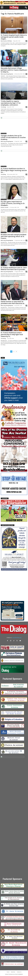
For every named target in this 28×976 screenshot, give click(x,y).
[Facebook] (7, 640)
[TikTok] (14, 640)
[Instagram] (11, 640)
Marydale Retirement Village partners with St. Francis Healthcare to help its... (14, 70)
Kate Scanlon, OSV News (6, 41)
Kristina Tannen (4, 207)
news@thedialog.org (16, 637)
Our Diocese (3, 66)
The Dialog (3, 107)
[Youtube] (20, 640)
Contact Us (19, 971)
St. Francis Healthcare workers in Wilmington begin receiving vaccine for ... (14, 170)
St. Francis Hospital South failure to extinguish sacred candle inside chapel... (14, 37)
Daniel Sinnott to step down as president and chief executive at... (13, 302)
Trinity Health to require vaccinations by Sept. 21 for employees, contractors (11, 103)
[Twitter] (17, 640)
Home (2, 11)
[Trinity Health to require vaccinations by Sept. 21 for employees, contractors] (14, 91)
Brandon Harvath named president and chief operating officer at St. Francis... (13, 236)
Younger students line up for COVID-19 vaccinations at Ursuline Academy (13, 137)
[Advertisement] (14, 586)
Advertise (13, 971)
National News (4, 32)
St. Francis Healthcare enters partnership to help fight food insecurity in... (12, 334)
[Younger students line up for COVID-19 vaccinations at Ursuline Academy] (14, 125)
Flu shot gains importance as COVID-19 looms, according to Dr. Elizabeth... (13, 203)
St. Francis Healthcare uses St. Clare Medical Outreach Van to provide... (14, 269)
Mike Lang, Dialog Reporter (7, 74)
